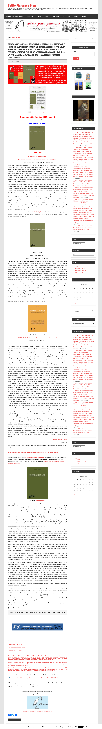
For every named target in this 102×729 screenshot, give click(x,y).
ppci (22, 61)
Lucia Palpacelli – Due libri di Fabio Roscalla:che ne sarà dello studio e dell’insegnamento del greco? (83, 227)
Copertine (30, 16)
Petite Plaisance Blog (22, 5)
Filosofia (11, 720)
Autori (84, 16)
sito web (40, 694)
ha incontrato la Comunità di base (35, 457)
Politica (18, 720)
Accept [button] (80, 726)
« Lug (74, 302)
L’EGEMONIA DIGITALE (16, 651)
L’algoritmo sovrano (37, 156)
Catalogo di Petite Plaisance (14, 16)
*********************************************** (37, 711)
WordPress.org (79, 272)
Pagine (39, 16)
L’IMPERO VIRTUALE (15, 644)
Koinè (46, 16)
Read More (86, 727)
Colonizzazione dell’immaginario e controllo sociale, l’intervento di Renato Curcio (33, 452)
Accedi (76, 266)
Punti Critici (55, 16)
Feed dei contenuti (80, 268)
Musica (76, 16)
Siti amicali (66, 16)
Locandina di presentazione (39, 112)
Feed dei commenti (80, 270)
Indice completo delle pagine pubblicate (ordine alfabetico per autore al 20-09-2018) (34, 677)
